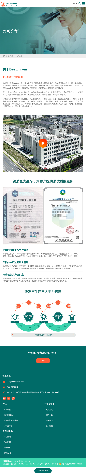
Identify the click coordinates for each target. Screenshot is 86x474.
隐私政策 (6, 464)
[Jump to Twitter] (9, 398)
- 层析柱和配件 (8, 415)
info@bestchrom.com (15, 382)
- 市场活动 (7, 453)
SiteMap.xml (34, 464)
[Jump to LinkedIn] (14, 398)
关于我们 (11, 56)
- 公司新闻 (7, 437)
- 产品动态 (7, 442)
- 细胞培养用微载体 (10, 420)
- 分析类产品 (8, 426)
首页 (4, 56)
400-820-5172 (12, 387)
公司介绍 (19, 56)
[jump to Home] (9, 4)
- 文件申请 (49, 420)
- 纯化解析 (7, 447)
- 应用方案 (49, 410)
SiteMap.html (23, 464)
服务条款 (14, 464)
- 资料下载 (49, 415)
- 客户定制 (49, 426)
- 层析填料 (7, 410)
